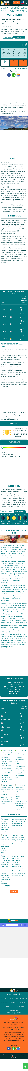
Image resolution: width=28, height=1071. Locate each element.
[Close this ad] (26, 1062)
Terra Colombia (14, 998)
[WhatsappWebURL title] (14, 75)
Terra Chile (4, 998)
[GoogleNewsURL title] (18, 75)
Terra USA (14, 1002)
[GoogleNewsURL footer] (18, 1048)
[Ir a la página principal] (5, 3)
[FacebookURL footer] (9, 1048)
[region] (14, 89)
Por (2, 69)
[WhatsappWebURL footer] (14, 1048)
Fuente (21, 69)
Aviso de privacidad (15, 1027)
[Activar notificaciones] (18, 1066)
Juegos (7, 1006)
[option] (5, 63)
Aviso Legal (6, 1027)
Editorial (18, 1013)
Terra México (23, 998)
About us (16, 1029)
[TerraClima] (22, 2)
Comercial (10, 1013)
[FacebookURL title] (9, 75)
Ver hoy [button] (19, 37)
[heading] (14, 891)
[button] (27, 3)
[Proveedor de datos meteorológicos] (14, 1057)
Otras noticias (20, 1006)
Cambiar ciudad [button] (8, 37)
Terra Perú (4, 1002)
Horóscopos (23, 1002)
